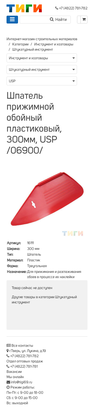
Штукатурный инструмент (32, 49)
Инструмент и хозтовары (53, 44)
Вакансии (14, 372)
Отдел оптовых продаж (25, 361)
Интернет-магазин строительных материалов (42, 39)
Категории (20, 44)
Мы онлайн (15, 377)
